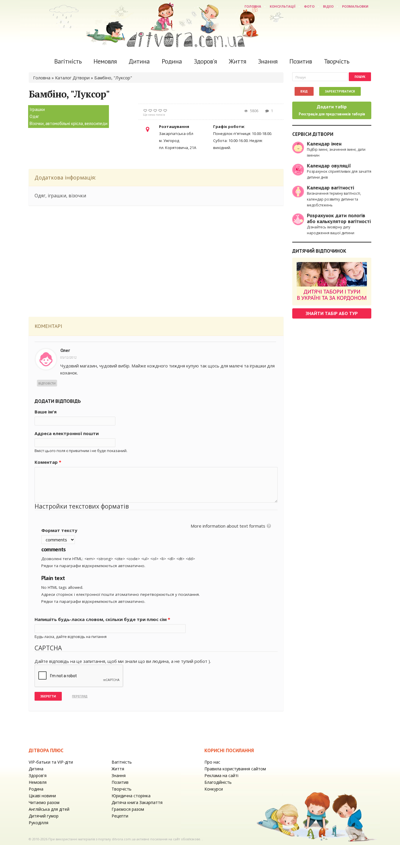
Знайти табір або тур (332, 313)
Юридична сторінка (131, 795)
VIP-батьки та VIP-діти (51, 762)
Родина (172, 61)
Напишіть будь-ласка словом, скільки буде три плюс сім (102, 619)
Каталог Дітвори (72, 78)
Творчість (336, 61)
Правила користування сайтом (235, 769)
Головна (253, 6)
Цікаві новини (42, 795)
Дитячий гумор (44, 816)
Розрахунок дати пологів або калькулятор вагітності (339, 218)
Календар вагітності (330, 187)
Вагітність (67, 61)
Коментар (48, 462)
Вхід (304, 91)
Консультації (282, 6)
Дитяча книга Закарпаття (137, 802)
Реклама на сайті (221, 775)
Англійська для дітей (49, 809)
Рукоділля (38, 822)
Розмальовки (355, 6)
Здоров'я (205, 61)
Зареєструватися (340, 91)
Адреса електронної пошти (67, 433)
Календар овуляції (329, 165)
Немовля (105, 61)
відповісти (47, 383)
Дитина (139, 61)
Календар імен (324, 143)
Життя (237, 61)
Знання (267, 61)
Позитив (300, 61)
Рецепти (120, 816)
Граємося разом (128, 809)
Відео (328, 6)
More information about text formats (228, 526)
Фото (309, 6)
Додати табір (332, 110)
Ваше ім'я (46, 412)
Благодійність (218, 782)
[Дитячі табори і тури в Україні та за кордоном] (331, 281)
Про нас (212, 762)
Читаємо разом (44, 802)
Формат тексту (59, 530)
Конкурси (213, 789)
